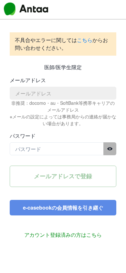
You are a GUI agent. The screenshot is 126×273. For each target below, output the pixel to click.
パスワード (23, 135)
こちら (84, 40)
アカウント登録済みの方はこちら (63, 234)
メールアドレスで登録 (63, 176)
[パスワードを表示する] (109, 148)
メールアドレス (28, 80)
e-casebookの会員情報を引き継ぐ (63, 207)
